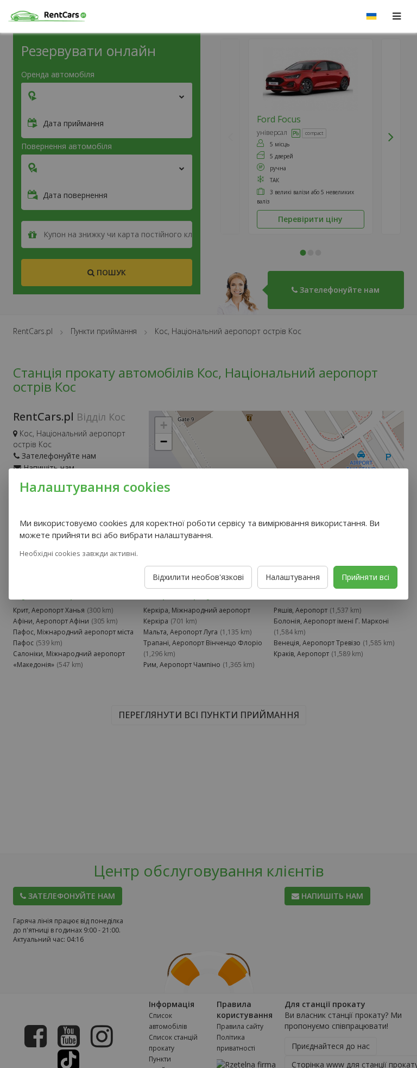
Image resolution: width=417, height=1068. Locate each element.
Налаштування (293, 577)
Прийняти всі (365, 577)
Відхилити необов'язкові (198, 577)
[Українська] (371, 16)
